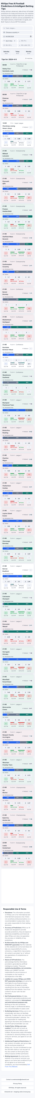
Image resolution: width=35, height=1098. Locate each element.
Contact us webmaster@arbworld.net (17, 1079)
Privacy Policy (17, 1083)
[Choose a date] (17, 36)
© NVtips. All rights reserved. (17, 1087)
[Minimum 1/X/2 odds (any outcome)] (25, 45)
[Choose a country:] (17, 32)
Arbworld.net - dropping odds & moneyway (17, 1092)
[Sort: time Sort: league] (9, 41)
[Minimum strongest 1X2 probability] (25, 41)
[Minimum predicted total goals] (9, 45)
